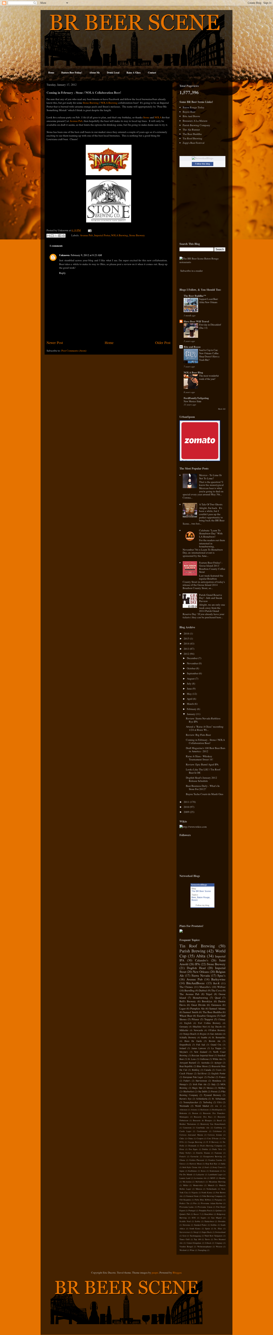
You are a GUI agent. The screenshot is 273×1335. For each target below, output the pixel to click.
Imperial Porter (102, 235)
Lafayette (200, 1174)
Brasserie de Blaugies (202, 1120)
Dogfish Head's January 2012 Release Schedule (201, 779)
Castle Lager (185, 1131)
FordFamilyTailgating (196, 398)
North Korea (206, 1192)
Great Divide (198, 1005)
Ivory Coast (218, 1167)
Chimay (221, 1019)
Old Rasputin (185, 1199)
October (191, 668)
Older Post (162, 342)
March (190, 704)
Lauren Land (184, 1178)
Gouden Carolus (215, 1160)
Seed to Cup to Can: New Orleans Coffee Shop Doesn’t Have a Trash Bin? (209, 354)
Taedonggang (195, 1235)
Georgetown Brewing (212, 1156)
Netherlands (211, 1188)
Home (51, 72)
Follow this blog (202, 164)
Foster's (182, 1156)
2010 (187, 807)
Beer (193, 897)
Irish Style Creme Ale (191, 1167)
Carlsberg (218, 1127)
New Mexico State (192, 401)
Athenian (183, 1109)
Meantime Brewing (217, 1181)
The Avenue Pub (189, 994)
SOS (194, 1217)
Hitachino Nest (200, 1026)
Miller (185, 1185)
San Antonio (216, 1033)
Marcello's (205, 987)
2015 (187, 638)
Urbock (208, 1243)
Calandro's (201, 960)
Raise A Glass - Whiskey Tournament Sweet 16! (199, 757)
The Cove (216, 990)
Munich (211, 1185)
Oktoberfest (188, 1091)
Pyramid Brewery (212, 1095)
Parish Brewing (192, 951)
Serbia (197, 1221)
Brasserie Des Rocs (203, 1116)
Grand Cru (216, 1044)
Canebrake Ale (202, 1127)
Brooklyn (207, 1001)
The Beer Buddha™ (195, 296)
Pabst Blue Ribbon (203, 1199)
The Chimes (186, 987)
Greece (182, 1163)
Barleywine (218, 979)
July (189, 683)
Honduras (216, 1080)
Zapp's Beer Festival (193, 143)
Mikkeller (183, 1030)
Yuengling (202, 1250)
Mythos (221, 1087)
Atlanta (194, 1109)
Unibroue (204, 1059)
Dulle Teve (217, 1149)
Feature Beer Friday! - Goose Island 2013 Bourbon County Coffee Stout (212, 567)
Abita (200, 956)
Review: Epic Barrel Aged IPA (202, 764)
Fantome (218, 1152)
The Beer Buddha (192, 134)
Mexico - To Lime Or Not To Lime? (210, 476)
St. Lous (192, 1059)
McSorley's (200, 1181)
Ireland (182, 1048)
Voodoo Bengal (186, 1246)
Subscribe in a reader (191, 270)
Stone (146, 117)
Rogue (203, 1033)
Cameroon (187, 1127)
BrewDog (189, 990)
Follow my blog (202, 905)
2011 (187, 802)
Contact (152, 72)
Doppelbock (185, 1044)
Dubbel (203, 990)
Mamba (222, 1178)
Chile (181, 1138)
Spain (207, 1228)
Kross (203, 1170)
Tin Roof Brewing (192, 138)
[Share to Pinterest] (64, 236)
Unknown (64, 255)
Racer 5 (197, 1214)
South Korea (195, 1228)
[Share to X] (56, 236)
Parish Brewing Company (196, 125)
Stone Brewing (91, 103)
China (190, 1138)
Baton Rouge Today (193, 107)
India (223, 1163)
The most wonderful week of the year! (209, 377)
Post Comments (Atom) (73, 350)
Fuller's (186, 1080)
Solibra (214, 1224)
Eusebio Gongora (206, 1015)
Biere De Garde (193, 1040)
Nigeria (194, 1192)
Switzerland (220, 1232)
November (193, 663)
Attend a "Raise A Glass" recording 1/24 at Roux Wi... (204, 728)
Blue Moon (202, 1066)
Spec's (221, 975)
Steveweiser (184, 1232)
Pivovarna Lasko (186, 1206)
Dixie (181, 1149)
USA (219, 1102)
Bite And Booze (191, 116)
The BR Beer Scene (201, 891)
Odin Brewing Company (212, 1196)
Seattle (204, 1037)
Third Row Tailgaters (213, 1235)
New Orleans (201, 972)
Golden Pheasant (196, 1160)
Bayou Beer (189, 112)
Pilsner (195, 1019)
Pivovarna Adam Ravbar (211, 1203)
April (190, 699)
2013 (187, 648)
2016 (187, 633)
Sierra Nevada (200, 975)
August (191, 678)
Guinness (216, 1005)
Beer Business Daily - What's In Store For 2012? (203, 787)
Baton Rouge (203, 897)
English (187, 1022)
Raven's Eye (185, 1098)
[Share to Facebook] (60, 236)
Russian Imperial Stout (202, 1055)
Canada (207, 1069)
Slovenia (186, 1224)
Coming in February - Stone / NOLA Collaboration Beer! (205, 741)
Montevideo (198, 1185)
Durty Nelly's (185, 1152)
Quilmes (219, 1210)
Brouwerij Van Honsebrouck (212, 1124)
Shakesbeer (209, 1221)
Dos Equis (193, 1149)
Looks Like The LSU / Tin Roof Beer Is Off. (203, 771)
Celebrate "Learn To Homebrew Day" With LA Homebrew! (211, 533)
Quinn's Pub (184, 1214)
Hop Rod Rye (211, 1163)
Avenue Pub (76, 121)
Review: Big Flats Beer (198, 735)
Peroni (214, 1091)
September (193, 673)
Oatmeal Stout (192, 1196)
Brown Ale (215, 1040)
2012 (187, 653)
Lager (182, 1008)
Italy (213, 1084)
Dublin (205, 1149)
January (191, 714)
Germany (183, 1026)
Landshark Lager (215, 1174)
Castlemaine (202, 1131)
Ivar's (207, 1167)
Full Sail (200, 1044)
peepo (155, 1272)
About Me (94, 72)
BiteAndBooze (195, 983)
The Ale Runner (191, 129)
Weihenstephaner (204, 1246)
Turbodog (207, 1102)
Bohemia (183, 1113)
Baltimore (204, 1109)
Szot (184, 1235)
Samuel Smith (190, 1012)
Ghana (182, 1160)
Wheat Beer (185, 1015)
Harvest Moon (195, 1163)
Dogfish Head (196, 968)
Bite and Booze (192, 347)
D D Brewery (212, 1142)
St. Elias (218, 1228)
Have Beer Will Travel (196, 321)
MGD (212, 1178)
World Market (202, 1105)
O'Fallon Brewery (216, 1030)
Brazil (219, 1120)
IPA (197, 964)
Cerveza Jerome (215, 1134)
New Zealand (200, 1051)
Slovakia (221, 1221)
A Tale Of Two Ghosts (210, 504)
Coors (219, 1069)
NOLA (157, 117)
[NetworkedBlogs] (202, 158)
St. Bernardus (218, 1037)
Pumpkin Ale (197, 1008)
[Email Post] (89, 230)
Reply (62, 273)
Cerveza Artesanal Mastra (191, 1134)
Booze (194, 900)
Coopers (200, 1138)
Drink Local (113, 72)
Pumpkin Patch (205, 1210)
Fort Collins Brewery (209, 1022)
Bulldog (195, 1069)
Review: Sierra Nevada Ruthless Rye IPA (203, 720)
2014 (187, 643)
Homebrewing (200, 997)
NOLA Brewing (109, 103)
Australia (205, 1062)
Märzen (199, 1188)
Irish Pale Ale (200, 1084)
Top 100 (197, 1239)
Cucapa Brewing (195, 1142)
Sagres (203, 1217)
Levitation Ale (200, 1178)
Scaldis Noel (185, 1221)
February (192, 709)
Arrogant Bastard (187, 1062)
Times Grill (184, 1239)
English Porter (218, 1073)
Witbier (221, 987)
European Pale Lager (193, 1077)
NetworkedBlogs (199, 885)
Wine (192, 1250)
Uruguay (218, 1243)
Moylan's (183, 1051)
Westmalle (184, 1105)
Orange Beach (189, 1033)
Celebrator (217, 1131)
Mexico (210, 1087)
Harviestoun (201, 1080)
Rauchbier (208, 1214)
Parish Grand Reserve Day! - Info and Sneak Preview (210, 598)
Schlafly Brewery (187, 1037)
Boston (195, 1113)
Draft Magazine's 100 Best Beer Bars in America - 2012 (205, 749)
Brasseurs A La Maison (195, 121)
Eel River (202, 1073)
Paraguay (218, 1199)
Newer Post (55, 342)
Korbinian (192, 1170)
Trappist (208, 1019)
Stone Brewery (137, 235)
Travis (207, 1239)
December (192, 658)
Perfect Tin (184, 1203)
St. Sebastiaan (218, 1098)
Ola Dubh (202, 1091)
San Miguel (216, 1217)
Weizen (219, 1246)
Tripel (209, 994)
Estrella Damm (203, 1152)
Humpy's (183, 1084)
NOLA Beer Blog (193, 372)
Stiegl (195, 1232)
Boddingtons (217, 1109)
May (189, 694)
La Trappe (216, 1048)
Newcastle (198, 1030)
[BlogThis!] (52, 236)
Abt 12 (218, 1106)
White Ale (217, 1059)
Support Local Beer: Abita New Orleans (208, 300)
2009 (187, 812)
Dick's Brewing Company (211, 1145)
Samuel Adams (217, 1008)
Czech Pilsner (186, 1073)
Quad (218, 997)
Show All (221, 409)
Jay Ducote (216, 1026)
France (222, 1077)
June (189, 688)
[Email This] (48, 236)
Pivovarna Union (205, 1206)
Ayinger (218, 1062)
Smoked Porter (200, 1224)
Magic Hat (197, 1087)
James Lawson (198, 1048)
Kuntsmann (214, 1170)
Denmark (192, 1145)
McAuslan (187, 1181)
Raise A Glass (134, 72)
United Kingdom (194, 1243)
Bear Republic (186, 1066)
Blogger (177, 1272)
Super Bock (207, 1232)
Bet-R (216, 983)
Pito (195, 1203)
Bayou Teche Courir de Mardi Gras (204, 794)
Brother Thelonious (187, 1124)
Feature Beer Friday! (71, 72)
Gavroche (194, 1156)
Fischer (211, 1077)
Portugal (191, 1210)
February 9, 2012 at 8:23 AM (86, 255)
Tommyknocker (190, 1102)
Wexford (182, 1250)
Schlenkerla (201, 1098)
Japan (181, 1170)
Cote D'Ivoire (213, 1138)
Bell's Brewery (187, 1001)
